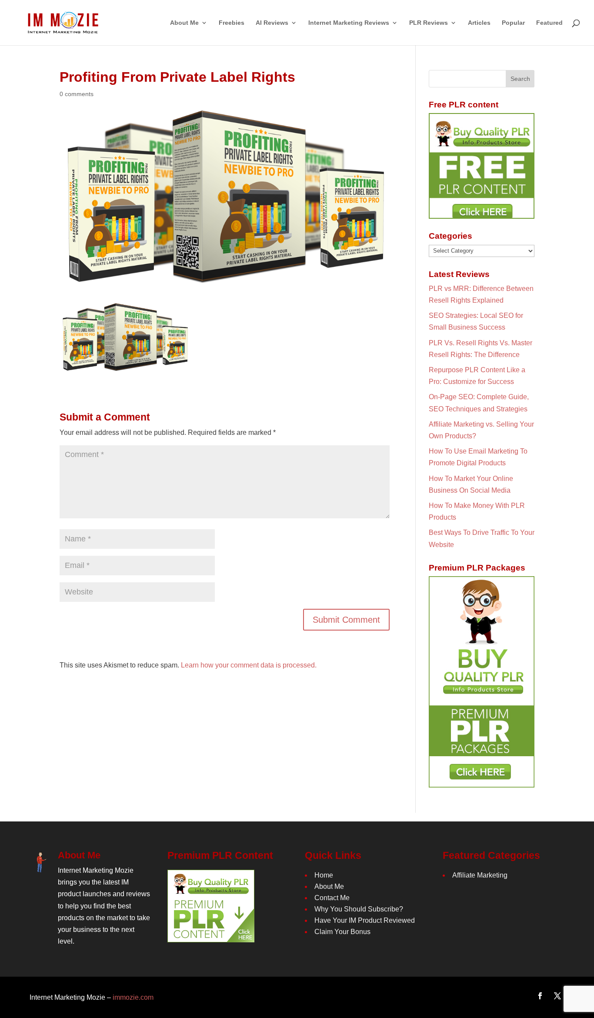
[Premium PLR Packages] (481, 682)
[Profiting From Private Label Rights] (125, 366)
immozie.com (133, 997)
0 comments (76, 93)
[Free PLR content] (481, 166)
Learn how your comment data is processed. (249, 665)
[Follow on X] (557, 996)
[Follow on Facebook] (540, 996)
